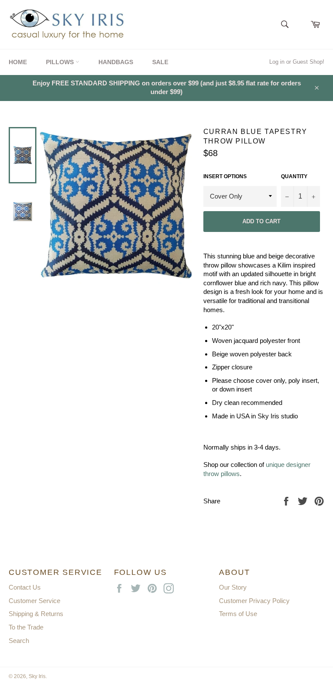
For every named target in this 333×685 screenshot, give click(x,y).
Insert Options (225, 176)
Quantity (294, 176)
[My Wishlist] (300, 21)
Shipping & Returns (36, 613)
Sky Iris (37, 676)
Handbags (115, 62)
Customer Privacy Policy (254, 600)
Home (18, 62)
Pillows (60, 62)
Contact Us (25, 587)
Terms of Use (238, 613)
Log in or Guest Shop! (296, 62)
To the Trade (26, 627)
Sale (160, 62)
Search (19, 640)
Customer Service (34, 600)
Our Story (233, 587)
